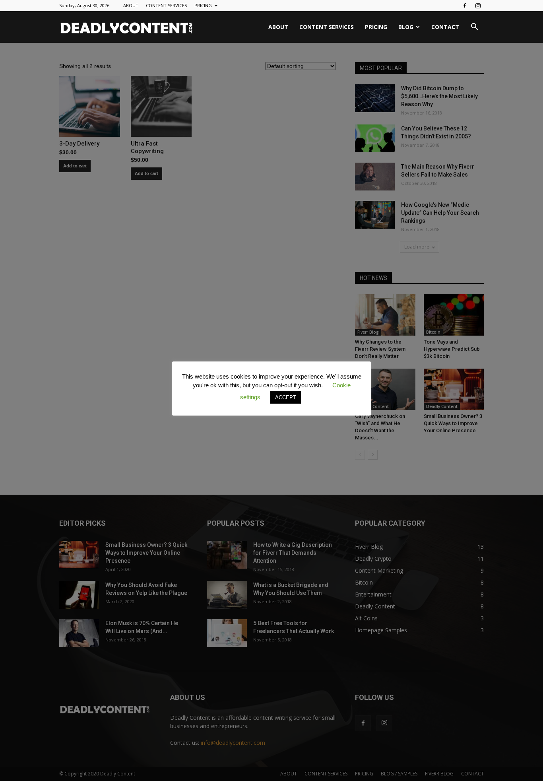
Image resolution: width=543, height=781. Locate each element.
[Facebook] (465, 5)
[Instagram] (478, 5)
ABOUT (130, 5)
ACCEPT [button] (285, 397)
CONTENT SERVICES (166, 5)
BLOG (405, 27)
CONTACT (445, 27)
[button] (474, 27)
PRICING (203, 5)
